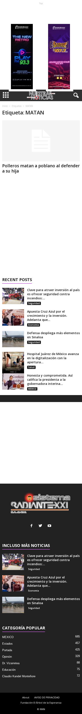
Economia (33, 324)
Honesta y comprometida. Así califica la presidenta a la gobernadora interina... (50, 379)
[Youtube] (50, 526)
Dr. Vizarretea (10, 663)
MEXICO (32, 388)
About (25, 697)
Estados (7, 643)
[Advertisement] (41, 47)
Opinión (7, 656)
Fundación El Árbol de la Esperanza (41, 702)
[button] (75, 95)
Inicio (5, 105)
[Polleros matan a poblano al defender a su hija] (41, 140)
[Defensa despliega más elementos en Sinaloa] (13, 339)
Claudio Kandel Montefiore (18, 676)
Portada (7, 650)
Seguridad (34, 303)
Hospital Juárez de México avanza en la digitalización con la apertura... (53, 358)
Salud (31, 367)
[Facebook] (32, 526)
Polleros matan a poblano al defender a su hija (41, 168)
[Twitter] (41, 526)
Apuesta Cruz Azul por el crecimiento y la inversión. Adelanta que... (47, 315)
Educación (9, 669)
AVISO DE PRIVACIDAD (47, 697)
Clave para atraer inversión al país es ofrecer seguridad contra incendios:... (53, 294)
